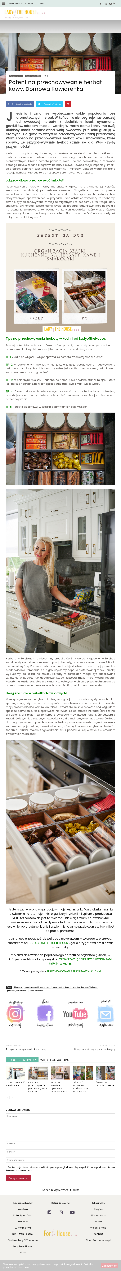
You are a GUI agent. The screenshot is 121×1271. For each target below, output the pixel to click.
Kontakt (98, 1234)
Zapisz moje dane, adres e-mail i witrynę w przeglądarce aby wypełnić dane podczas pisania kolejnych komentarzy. (60, 1168)
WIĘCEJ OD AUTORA (54, 1060)
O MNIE (41, 3)
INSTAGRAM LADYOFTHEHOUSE (49, 943)
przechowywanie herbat (16, 991)
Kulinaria (23, 1221)
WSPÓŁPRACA (16, 3)
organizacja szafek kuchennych (37, 987)
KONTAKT (30, 3)
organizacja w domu (61, 987)
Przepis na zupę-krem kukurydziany (26, 1049)
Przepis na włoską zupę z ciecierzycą (94, 1049)
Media (98, 1221)
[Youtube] (110, 4)
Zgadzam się (109, 1265)
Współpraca (98, 1215)
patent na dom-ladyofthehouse (85, 987)
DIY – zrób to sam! (22, 1234)
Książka (98, 1209)
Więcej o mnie (98, 1227)
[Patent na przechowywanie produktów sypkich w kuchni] (38, 1073)
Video (22, 1252)
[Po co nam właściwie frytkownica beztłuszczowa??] (60, 1073)
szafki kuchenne (36, 991)
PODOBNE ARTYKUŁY (22, 1060)
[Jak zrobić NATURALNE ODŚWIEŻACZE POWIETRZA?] (83, 1073)
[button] (114, 4)
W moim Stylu (23, 1227)
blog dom (18, 987)
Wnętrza (23, 1209)
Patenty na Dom (16, 76)
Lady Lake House (22, 1246)
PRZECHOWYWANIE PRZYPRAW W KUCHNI (74, 971)
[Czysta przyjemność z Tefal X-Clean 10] (15, 1073)
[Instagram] (105, 4)
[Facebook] (101, 4)
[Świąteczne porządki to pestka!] (105, 1073)
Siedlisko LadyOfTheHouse (23, 1240)
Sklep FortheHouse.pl (98, 1240)
